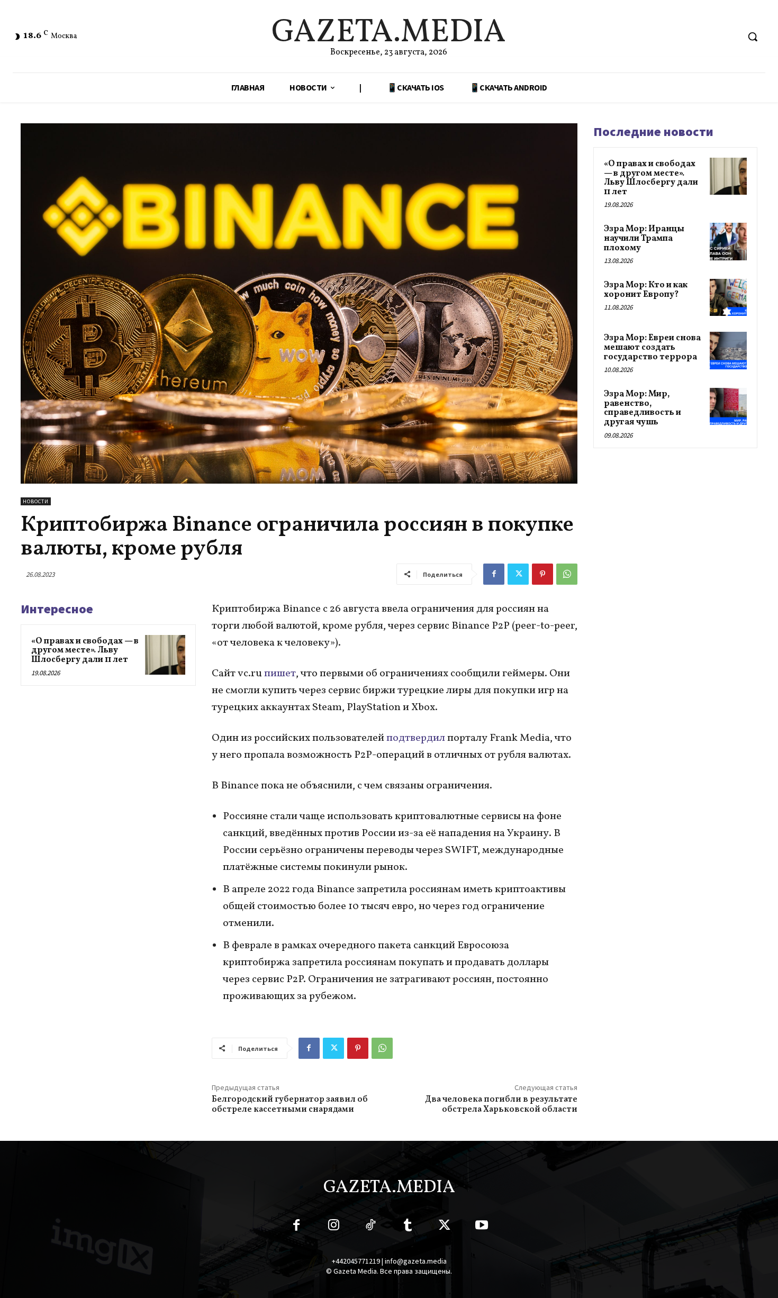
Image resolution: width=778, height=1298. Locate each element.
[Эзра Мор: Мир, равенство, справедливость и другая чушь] (728, 406)
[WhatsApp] (566, 574)
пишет (280, 673)
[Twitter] (518, 574)
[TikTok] (370, 1227)
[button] (752, 36)
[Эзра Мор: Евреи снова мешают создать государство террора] (728, 350)
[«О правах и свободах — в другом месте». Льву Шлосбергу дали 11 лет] (165, 655)
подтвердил (416, 738)
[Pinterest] (542, 574)
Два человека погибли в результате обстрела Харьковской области (501, 1104)
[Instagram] (333, 1227)
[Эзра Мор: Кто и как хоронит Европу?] (728, 297)
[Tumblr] (407, 1227)
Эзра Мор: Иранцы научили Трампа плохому (644, 238)
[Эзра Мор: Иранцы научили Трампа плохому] (728, 241)
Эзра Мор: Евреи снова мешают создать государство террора (652, 347)
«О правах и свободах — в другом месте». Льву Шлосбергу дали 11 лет (85, 651)
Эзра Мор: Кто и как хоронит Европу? (645, 290)
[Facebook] (493, 574)
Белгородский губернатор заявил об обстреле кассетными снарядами (290, 1104)
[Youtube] (481, 1227)
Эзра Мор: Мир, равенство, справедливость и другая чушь (642, 408)
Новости (36, 501)
